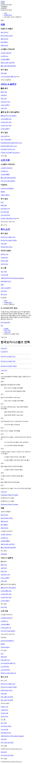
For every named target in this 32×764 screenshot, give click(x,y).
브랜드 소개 (4, 254)
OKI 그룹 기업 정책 (7, 697)
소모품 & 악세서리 (6, 168)
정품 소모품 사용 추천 (8, 62)
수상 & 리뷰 (4, 275)
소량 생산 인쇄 (5, 102)
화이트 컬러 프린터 (7, 35)
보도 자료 (4, 271)
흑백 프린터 (4, 39)
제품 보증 (4, 205)
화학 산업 (4, 92)
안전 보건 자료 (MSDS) (8, 181)
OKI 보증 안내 (5, 208)
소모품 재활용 (5, 59)
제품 (3, 24)
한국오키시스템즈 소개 (8, 237)
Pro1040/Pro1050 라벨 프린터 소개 (11, 143)
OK (2, 325)
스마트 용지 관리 (6, 122)
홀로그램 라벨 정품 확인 (8, 66)
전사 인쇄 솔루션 (6, 139)
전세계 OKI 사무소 (7, 247)
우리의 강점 (4, 261)
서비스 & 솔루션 (8, 84)
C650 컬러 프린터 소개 (8, 149)
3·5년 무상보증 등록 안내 (8, 76)
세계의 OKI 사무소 (7, 690)
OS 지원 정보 (5, 212)
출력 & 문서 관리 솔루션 (8, 587)
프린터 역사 (4, 264)
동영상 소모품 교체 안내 (8, 673)
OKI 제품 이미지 (6, 281)
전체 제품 (4, 73)
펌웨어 (3, 191)
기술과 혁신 (4, 257)
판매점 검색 (8, 15)
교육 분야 (4, 95)
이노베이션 (4, 351)
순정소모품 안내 (6, 627)
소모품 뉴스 (4, 56)
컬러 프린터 (4, 32)
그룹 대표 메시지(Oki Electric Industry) (12, 278)
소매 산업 (4, 108)
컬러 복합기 (4, 42)
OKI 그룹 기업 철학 (7, 700)
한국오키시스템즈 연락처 (9, 240)
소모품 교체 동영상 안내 (8, 218)
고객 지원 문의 (5, 215)
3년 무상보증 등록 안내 (8, 663)
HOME (6, 328)
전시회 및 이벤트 (6, 726)
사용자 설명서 (5, 195)
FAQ (2, 202)
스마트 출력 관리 (6, 119)
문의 (5, 13)
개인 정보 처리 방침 (7, 742)
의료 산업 (4, 98)
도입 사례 (4, 136)
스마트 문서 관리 (6, 125)
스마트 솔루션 (5, 129)
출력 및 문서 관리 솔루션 (8, 115)
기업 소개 (7, 332)
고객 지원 (5, 160)
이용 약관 (4, 739)
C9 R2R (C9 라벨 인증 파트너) (10, 152)
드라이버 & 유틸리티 (7, 188)
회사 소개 (5, 229)
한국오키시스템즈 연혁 (8, 361)
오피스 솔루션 (5, 105)
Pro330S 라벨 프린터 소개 (9, 146)
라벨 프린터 (4, 45)
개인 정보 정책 (5, 322)
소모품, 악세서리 (6, 53)
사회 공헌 (4, 243)
